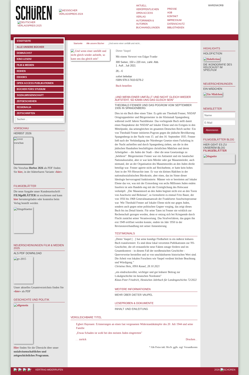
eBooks (22, 77)
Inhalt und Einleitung (131, 308)
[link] (208, 75)
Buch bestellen (124, 85)
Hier (16, 347)
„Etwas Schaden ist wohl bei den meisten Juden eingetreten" (109, 332)
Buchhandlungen (148, 27)
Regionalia (24, 107)
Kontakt (172, 16)
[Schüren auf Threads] (20, 369)
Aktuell (141, 5)
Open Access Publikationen (35, 83)
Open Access (144, 13)
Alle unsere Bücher (30, 47)
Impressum (174, 20)
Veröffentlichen (147, 9)
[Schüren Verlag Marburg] (34, 12)
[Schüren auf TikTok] (25, 369)
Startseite (24, 41)
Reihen (21, 71)
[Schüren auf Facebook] (16, 369)
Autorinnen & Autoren (145, 22)
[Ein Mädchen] (213, 95)
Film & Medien (25, 65)
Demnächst (24, 53)
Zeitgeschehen (27, 101)
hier (20, 171)
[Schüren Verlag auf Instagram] (30, 369)
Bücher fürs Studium (31, 89)
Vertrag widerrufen (49, 369)
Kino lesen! (24, 59)
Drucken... (191, 339)
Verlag (141, 16)
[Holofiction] (211, 59)
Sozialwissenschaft (30, 95)
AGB (169, 12)
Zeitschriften (26, 113)
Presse (172, 9)
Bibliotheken (175, 27)
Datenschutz (176, 24)
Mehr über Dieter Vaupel (134, 294)
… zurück (80, 339)
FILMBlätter (215, 150)
